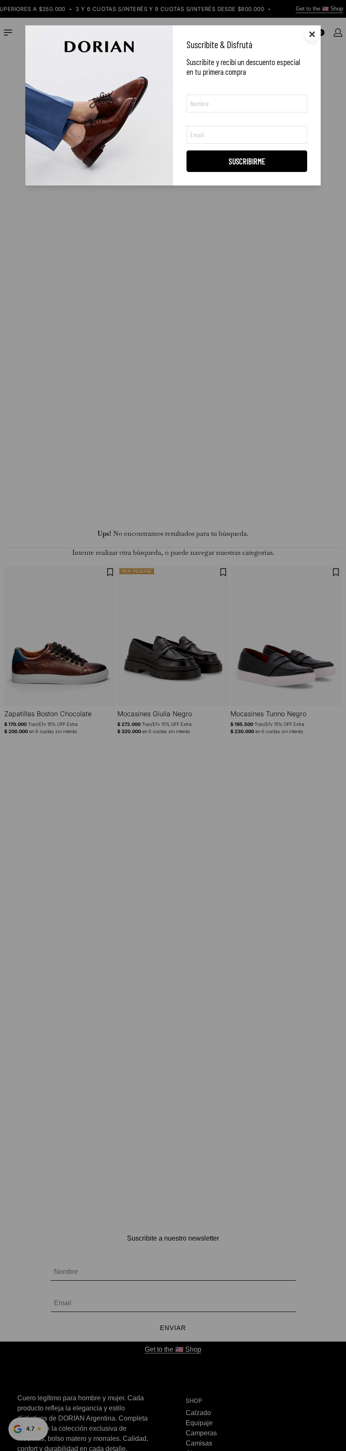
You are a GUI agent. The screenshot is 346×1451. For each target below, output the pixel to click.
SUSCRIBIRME (247, 161)
